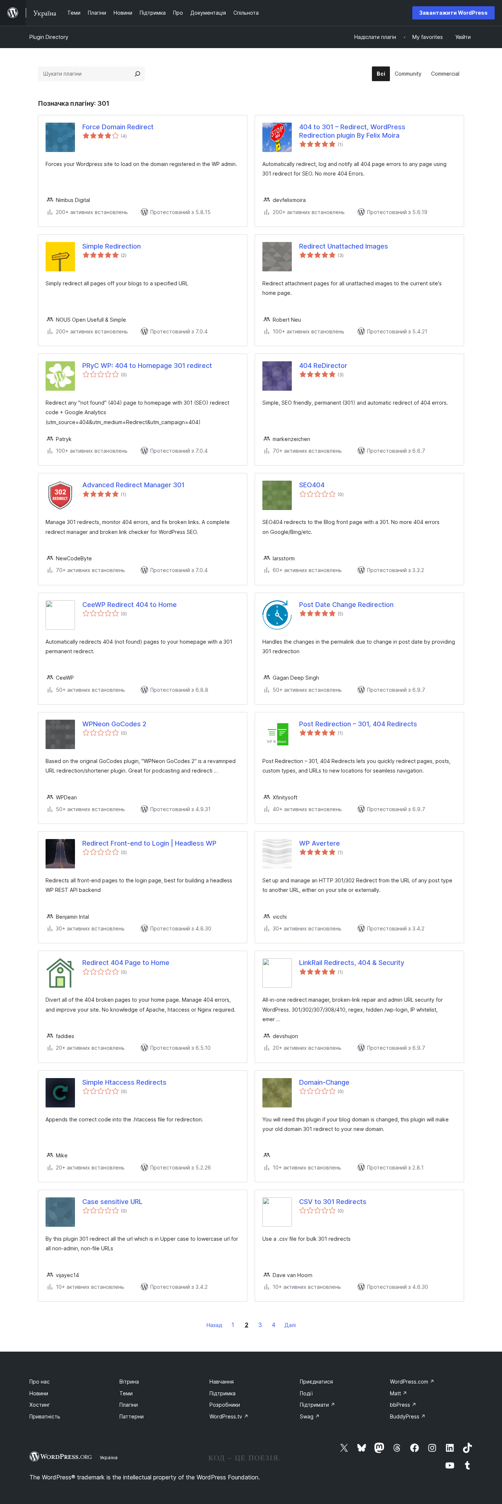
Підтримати (317, 1405)
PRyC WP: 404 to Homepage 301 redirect (147, 365)
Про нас (39, 1381)
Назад (214, 1325)
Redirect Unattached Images (343, 246)
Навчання (221, 1381)
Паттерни (131, 1416)
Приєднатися (316, 1381)
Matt (398, 1393)
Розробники (224, 1405)
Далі (290, 1325)
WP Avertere (319, 843)
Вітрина (129, 1381)
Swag (310, 1416)
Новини (38, 1393)
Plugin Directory (48, 37)
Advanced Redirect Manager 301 (133, 485)
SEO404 (311, 485)
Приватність (44, 1416)
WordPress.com (412, 1381)
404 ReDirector (323, 365)
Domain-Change (324, 1082)
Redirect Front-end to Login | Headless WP (149, 843)
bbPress (403, 1405)
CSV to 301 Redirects (332, 1201)
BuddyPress (408, 1416)
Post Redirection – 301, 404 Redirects (358, 724)
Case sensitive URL (112, 1201)
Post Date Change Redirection (346, 604)
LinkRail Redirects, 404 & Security (351, 962)
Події (306, 1393)
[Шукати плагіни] (137, 73)
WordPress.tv (228, 1416)
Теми (126, 1393)
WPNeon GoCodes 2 (114, 724)
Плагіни (128, 1405)
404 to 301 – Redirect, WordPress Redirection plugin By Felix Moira (352, 131)
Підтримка (222, 1393)
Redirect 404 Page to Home (125, 962)
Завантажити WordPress (453, 13)
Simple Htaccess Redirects (124, 1082)
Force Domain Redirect (118, 127)
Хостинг (39, 1405)
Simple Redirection (111, 246)
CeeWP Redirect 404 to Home (129, 604)
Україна (109, 1457)
